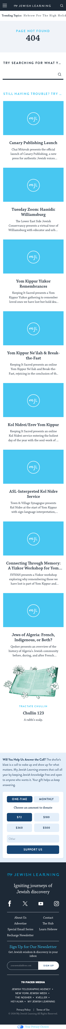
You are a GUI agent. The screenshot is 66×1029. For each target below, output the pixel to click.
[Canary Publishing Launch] (33, 118)
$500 (46, 828)
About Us (20, 918)
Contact (48, 918)
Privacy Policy (23, 1009)
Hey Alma (17, 1001)
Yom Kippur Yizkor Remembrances (33, 284)
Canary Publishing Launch (33, 143)
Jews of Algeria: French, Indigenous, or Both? (33, 638)
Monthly (46, 799)
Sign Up (48, 965)
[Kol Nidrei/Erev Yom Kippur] (33, 400)
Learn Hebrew (48, 929)
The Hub (48, 923)
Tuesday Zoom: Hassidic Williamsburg (33, 212)
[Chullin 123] (33, 682)
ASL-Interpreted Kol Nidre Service (33, 494)
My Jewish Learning (41, 1001)
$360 (19, 828)
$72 (19, 817)
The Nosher (23, 997)
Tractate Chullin (33, 706)
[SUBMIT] (59, 75)
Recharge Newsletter (20, 935)
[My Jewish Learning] (33, 877)
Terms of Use (42, 1009)
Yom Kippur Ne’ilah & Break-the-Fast (33, 356)
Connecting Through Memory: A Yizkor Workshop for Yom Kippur (33, 566)
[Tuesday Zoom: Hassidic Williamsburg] (33, 185)
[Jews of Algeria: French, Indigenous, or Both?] (33, 610)
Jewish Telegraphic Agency (31, 989)
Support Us (33, 850)
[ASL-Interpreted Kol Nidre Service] (33, 467)
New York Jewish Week (31, 993)
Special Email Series (20, 929)
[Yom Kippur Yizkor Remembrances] (33, 256)
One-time (19, 799)
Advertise (20, 923)
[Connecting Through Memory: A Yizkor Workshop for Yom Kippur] (33, 538)
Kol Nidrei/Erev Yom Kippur (33, 425)
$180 (46, 817)
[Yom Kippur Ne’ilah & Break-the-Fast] (33, 328)
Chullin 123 (33, 713)
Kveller (41, 997)
